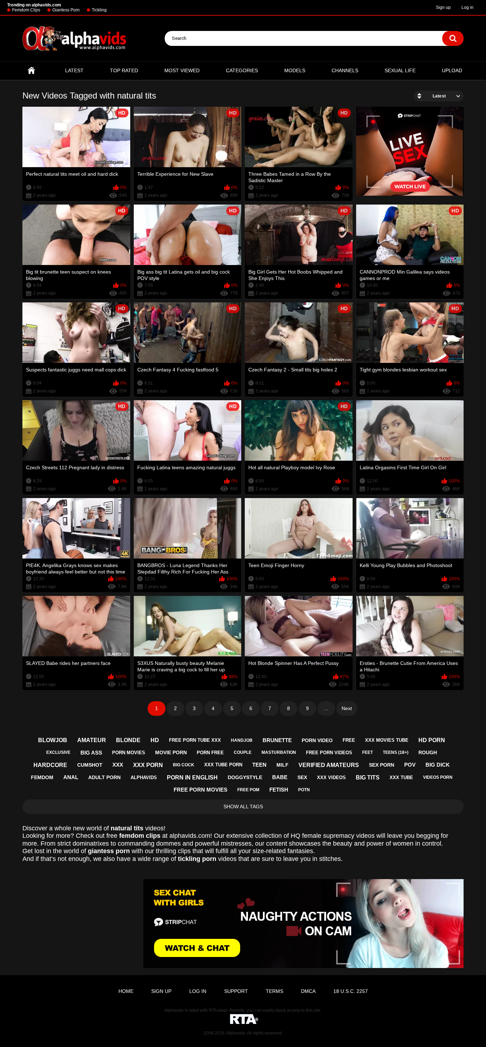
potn (304, 789)
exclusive (58, 752)
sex (302, 777)
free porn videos (329, 752)
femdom (42, 777)
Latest (74, 70)
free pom (248, 789)
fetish (278, 790)
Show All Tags (243, 806)
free (349, 740)
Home (31, 71)
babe (279, 777)
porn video (317, 740)
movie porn (171, 752)
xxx (117, 765)
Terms (274, 991)
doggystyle (245, 777)
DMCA (308, 991)
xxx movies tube (386, 740)
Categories (242, 70)
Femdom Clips (26, 9)
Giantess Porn (66, 9)
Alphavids (235, 1033)
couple (243, 752)
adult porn (104, 777)
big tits (368, 777)
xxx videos (331, 777)
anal (70, 777)
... (326, 708)
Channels (345, 70)
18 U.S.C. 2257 (350, 991)
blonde (128, 740)
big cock (183, 764)
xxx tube (401, 777)
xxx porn (148, 765)
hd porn (431, 740)
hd (154, 740)
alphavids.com (189, 835)
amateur (91, 740)
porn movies (128, 752)
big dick (438, 765)
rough (427, 752)
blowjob (52, 740)
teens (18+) (395, 752)
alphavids (144, 777)
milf (282, 765)
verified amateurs (329, 765)
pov (410, 765)
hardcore (50, 765)
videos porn (438, 777)
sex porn (381, 765)
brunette (277, 740)
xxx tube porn (223, 764)
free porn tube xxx (195, 740)
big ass (91, 753)
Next (347, 708)
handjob (242, 740)
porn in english (192, 777)
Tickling (99, 9)
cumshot (89, 765)
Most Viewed (182, 70)
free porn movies (200, 790)
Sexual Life (400, 70)
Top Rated (124, 70)
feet (367, 752)
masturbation (279, 752)
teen (259, 765)
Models (294, 70)
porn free (210, 752)
